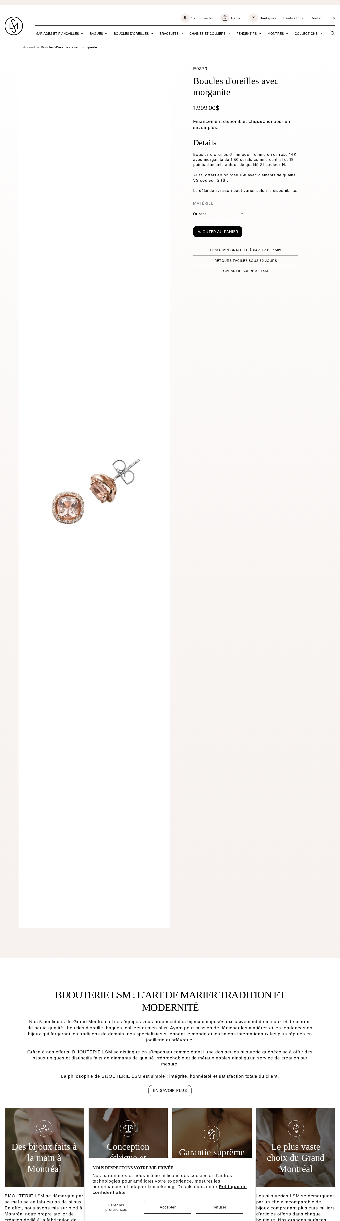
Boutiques (268, 18)
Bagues (96, 33)
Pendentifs (246, 33)
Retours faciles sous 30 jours (245, 260)
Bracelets (169, 33)
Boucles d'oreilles (131, 33)
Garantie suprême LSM (245, 271)
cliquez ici (260, 121)
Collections (306, 33)
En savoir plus (170, 1091)
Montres (276, 33)
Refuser (219, 1207)
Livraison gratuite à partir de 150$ (245, 250)
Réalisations (293, 18)
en (333, 18)
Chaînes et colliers (207, 33)
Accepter (168, 1207)
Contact (317, 18)
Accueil (29, 47)
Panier (233, 18)
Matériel (203, 203)
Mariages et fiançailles (57, 33)
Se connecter (202, 18)
